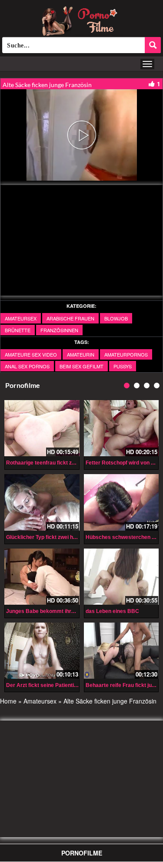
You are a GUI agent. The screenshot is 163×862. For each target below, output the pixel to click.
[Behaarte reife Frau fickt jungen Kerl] (121, 651)
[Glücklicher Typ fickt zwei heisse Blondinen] (42, 502)
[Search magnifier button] (153, 45)
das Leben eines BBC (112, 611)
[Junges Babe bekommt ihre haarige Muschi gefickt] (42, 577)
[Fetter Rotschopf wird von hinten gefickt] (121, 428)
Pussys (122, 366)
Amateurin (80, 354)
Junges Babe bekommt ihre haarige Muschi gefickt (69, 611)
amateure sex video (31, 354)
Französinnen (59, 330)
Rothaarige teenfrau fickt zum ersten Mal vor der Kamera (76, 463)
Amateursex (21, 318)
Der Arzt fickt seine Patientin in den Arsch (58, 685)
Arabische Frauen (70, 318)
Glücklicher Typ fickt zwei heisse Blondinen (59, 537)
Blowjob (116, 318)
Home (8, 701)
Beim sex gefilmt (81, 366)
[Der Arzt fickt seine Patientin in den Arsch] (42, 651)
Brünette (17, 330)
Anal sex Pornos (27, 366)
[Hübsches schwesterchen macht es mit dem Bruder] (121, 502)
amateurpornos (126, 354)
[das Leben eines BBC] (121, 577)
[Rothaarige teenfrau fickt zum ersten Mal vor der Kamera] (42, 428)
